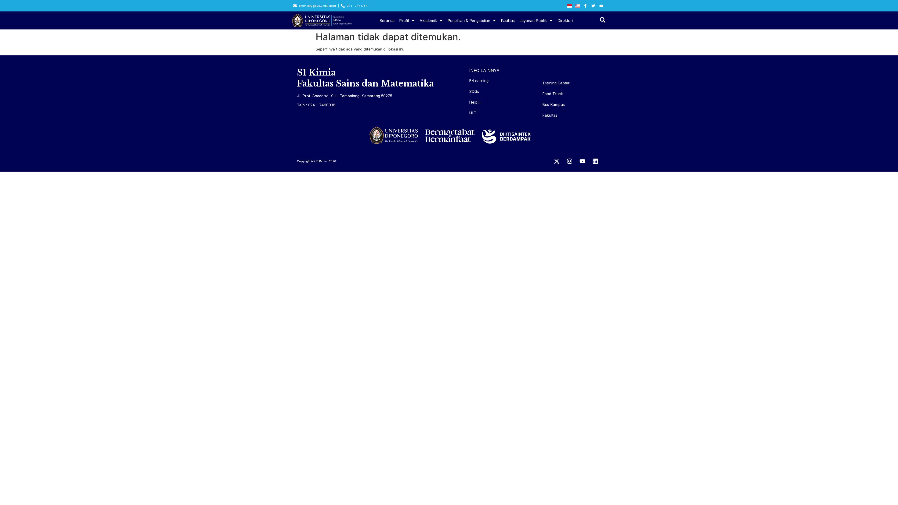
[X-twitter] (556, 161)
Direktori (565, 20)
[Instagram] (569, 161)
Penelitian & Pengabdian (469, 20)
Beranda (387, 20)
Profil (404, 20)
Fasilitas (508, 20)
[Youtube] (582, 161)
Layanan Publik (533, 20)
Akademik (428, 20)
